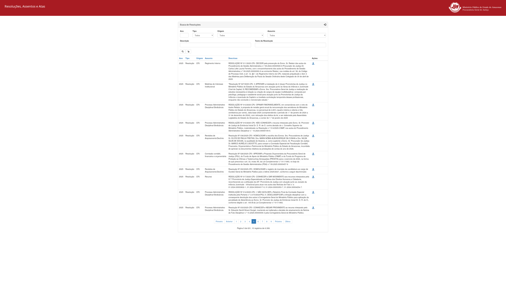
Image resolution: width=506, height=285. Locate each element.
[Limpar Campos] (188, 51)
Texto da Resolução (264, 40)
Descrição (184, 40)
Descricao (232, 58)
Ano (182, 31)
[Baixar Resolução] (313, 63)
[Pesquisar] (182, 51)
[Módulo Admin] (325, 24)
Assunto (271, 31)
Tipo (195, 31)
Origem (220, 31)
